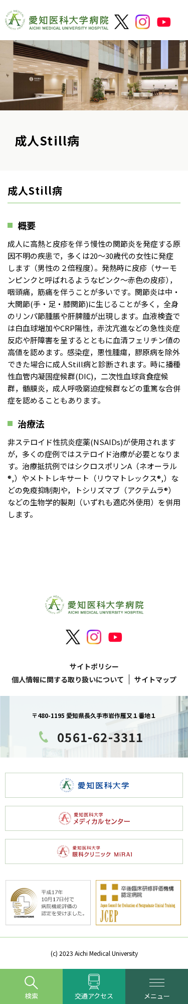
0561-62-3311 (100, 737)
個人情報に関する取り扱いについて (68, 679)
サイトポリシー (94, 666)
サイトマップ (155, 679)
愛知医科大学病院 (56, 22)
